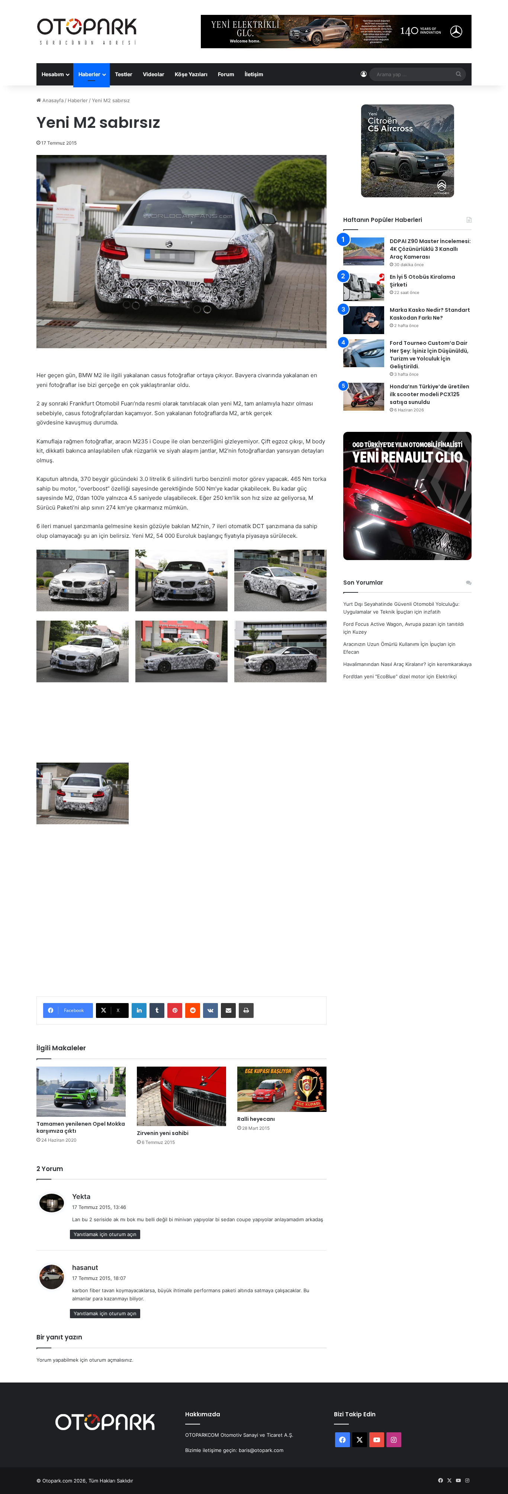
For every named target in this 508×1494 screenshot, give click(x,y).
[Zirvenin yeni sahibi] (181, 1096)
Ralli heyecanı (256, 1119)
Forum (226, 74)
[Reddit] (192, 1010)
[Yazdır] (246, 1010)
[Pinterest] (174, 1010)
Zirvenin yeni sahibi (163, 1133)
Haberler (89, 74)
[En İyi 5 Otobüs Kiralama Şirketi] (363, 287)
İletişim (254, 74)
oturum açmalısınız (110, 1360)
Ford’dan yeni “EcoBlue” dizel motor (384, 676)
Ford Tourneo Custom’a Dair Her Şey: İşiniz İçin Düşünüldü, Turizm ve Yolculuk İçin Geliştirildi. (429, 354)
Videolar (153, 74)
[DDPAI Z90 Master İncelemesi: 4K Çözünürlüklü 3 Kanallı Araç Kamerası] (363, 251)
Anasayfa (52, 100)
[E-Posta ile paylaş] (228, 1010)
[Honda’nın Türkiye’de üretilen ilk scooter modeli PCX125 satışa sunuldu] (363, 397)
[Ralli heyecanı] (282, 1089)
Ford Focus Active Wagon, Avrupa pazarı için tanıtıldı (403, 624)
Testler (123, 74)
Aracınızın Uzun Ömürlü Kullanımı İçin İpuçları (394, 644)
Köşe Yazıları (191, 74)
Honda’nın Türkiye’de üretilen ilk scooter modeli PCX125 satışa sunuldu (429, 394)
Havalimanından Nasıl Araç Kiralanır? (384, 664)
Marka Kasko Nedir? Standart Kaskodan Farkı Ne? (430, 313)
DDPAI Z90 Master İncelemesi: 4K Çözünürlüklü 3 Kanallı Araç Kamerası (430, 249)
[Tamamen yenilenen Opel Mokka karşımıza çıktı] (81, 1092)
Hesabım (53, 74)
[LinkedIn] (139, 1010)
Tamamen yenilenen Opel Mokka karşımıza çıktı (80, 1127)
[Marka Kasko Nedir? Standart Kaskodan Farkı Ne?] (363, 320)
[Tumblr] (156, 1010)
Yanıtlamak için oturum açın (105, 1234)
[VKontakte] (210, 1010)
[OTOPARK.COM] (87, 31)
